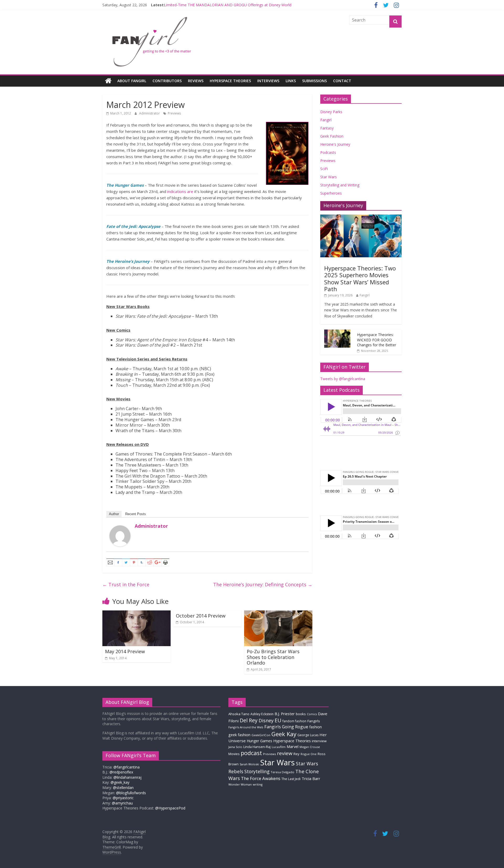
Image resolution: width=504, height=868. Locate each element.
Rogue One (309, 754)
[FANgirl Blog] (108, 80)
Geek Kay (283, 734)
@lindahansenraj (127, 777)
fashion (315, 726)
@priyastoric (123, 797)
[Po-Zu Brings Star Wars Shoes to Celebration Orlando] (278, 613)
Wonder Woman (240, 784)
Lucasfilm (279, 747)
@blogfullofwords (131, 792)
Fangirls (313, 721)
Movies (234, 753)
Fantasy (327, 128)
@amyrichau (122, 803)
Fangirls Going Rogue (286, 727)
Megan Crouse (310, 747)
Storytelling (257, 771)
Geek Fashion (331, 136)
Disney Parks (331, 111)
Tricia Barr (311, 778)
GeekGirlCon (260, 735)
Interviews (268, 80)
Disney (266, 720)
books (301, 714)
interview (319, 741)
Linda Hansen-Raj (257, 747)
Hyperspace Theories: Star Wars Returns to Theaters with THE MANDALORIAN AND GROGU (243, 4)
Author (114, 514)
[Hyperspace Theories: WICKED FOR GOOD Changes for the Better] (337, 332)
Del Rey (249, 720)
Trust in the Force (125, 584)
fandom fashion (294, 721)
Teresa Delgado (282, 772)
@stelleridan (123, 787)
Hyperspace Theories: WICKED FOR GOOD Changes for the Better (376, 339)
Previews (174, 113)
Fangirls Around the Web (245, 727)
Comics (312, 714)
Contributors (167, 80)
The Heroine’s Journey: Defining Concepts (262, 584)
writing (257, 784)
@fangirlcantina (126, 767)
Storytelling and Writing (339, 184)
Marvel (292, 746)
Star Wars (328, 176)
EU (278, 720)
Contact (342, 80)
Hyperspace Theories (230, 80)
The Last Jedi (291, 779)
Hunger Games (259, 740)
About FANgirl (131, 80)
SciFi (324, 168)
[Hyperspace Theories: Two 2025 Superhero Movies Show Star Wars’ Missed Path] (361, 217)
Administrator (150, 113)
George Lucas (307, 735)
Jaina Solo (235, 747)
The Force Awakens (260, 778)
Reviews (195, 80)
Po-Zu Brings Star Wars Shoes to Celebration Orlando (273, 657)
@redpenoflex (121, 772)
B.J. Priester (285, 713)
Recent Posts (135, 514)
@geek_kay (120, 782)
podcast (251, 753)
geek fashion (239, 734)
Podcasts (328, 152)
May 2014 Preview (125, 651)
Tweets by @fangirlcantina (342, 378)
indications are (180, 191)
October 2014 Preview (200, 616)
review (284, 753)
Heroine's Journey (335, 144)
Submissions (314, 80)
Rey (296, 753)
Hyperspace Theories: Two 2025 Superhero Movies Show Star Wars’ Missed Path (360, 278)
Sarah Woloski (249, 764)
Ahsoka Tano (238, 714)
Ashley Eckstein (262, 714)
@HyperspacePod (170, 808)
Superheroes (331, 193)
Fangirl (326, 119)
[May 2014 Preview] (136, 613)
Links (291, 80)
